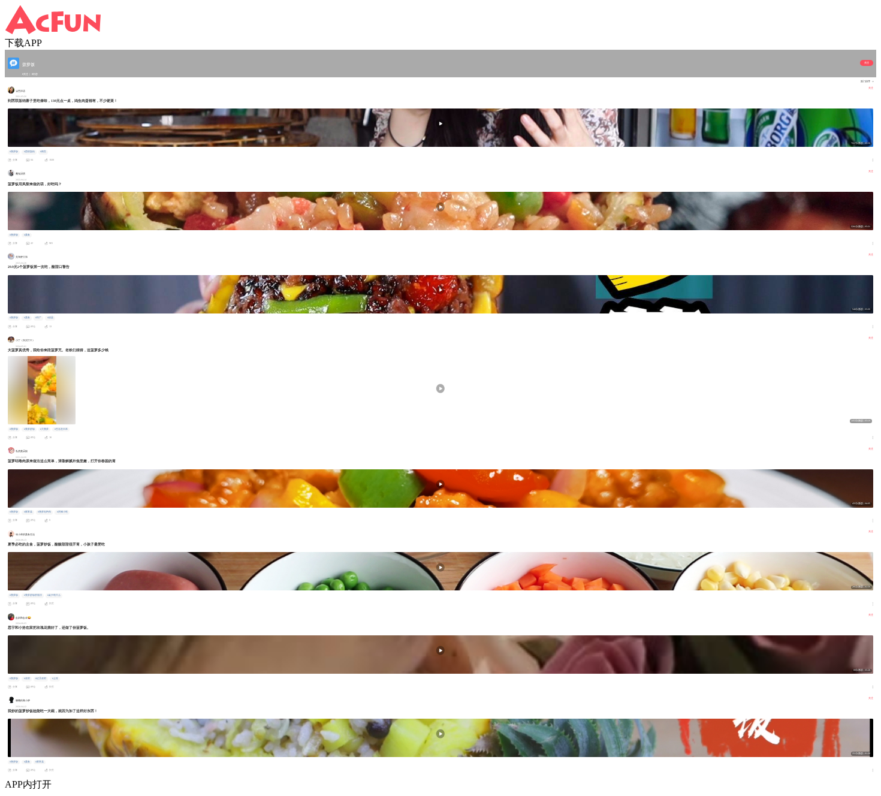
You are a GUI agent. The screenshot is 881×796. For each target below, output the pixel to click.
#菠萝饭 (14, 151)
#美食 (27, 235)
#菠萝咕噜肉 (44, 512)
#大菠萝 (44, 429)
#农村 (27, 678)
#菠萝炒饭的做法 (33, 595)
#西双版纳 (29, 151)
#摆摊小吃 (62, 512)
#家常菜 (28, 512)
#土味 (55, 678)
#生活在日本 (61, 429)
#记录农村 (40, 678)
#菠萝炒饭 (29, 429)
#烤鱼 (43, 151)
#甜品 (50, 317)
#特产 (38, 317)
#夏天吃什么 (54, 595)
